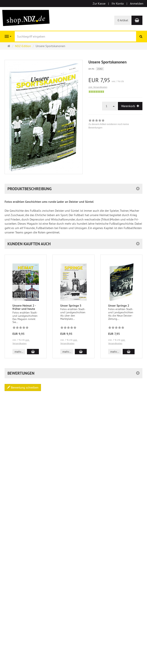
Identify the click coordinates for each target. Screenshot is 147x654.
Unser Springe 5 (70, 306)
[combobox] (109, 106)
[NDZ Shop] (26, 17)
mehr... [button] (19, 351)
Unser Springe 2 (118, 306)
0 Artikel (123, 20)
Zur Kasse (99, 3)
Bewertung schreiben (24, 387)
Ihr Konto (118, 3)
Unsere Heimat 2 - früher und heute (24, 307)
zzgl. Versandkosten (97, 87)
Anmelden (136, 3)
